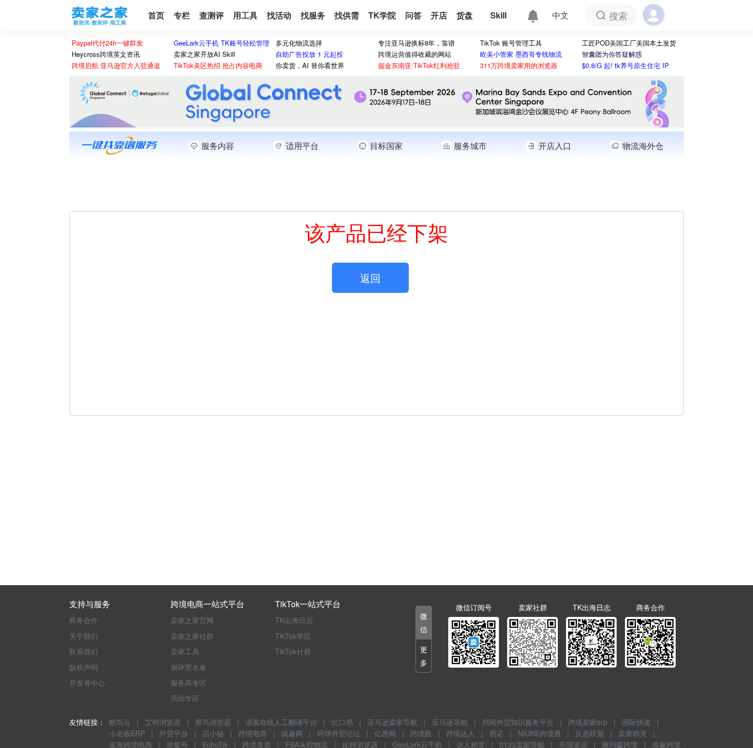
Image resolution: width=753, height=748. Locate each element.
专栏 (182, 15)
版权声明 (83, 667)
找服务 (313, 15)
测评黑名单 (188, 667)
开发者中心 (87, 682)
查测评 (211, 15)
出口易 (342, 722)
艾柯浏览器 (163, 722)
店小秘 (213, 733)
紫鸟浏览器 (213, 722)
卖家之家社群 (192, 636)
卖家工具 (185, 651)
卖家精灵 (632, 733)
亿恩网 (385, 733)
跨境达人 (460, 733)
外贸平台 (173, 733)
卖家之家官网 (192, 620)
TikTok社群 (293, 651)
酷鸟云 (120, 722)
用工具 (245, 15)
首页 (156, 15)
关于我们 (83, 636)
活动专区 (185, 698)
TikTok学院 (293, 636)
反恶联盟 (589, 733)
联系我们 (83, 651)
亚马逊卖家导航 (392, 722)
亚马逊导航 (450, 722)
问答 (413, 15)
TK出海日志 (294, 620)
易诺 (496, 733)
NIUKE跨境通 (539, 733)
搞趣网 (292, 733)
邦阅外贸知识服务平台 (518, 722)
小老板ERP (127, 733)
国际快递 (636, 722)
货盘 (465, 15)
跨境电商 (252, 733)
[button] (423, 622)
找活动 (279, 15)
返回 (370, 277)
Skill (498, 15)
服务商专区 (188, 682)
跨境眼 (421, 733)
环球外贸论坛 (338, 733)
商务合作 (83, 620)
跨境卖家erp (588, 722)
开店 (439, 15)
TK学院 (382, 15)
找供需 (346, 15)
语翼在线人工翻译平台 (281, 722)
